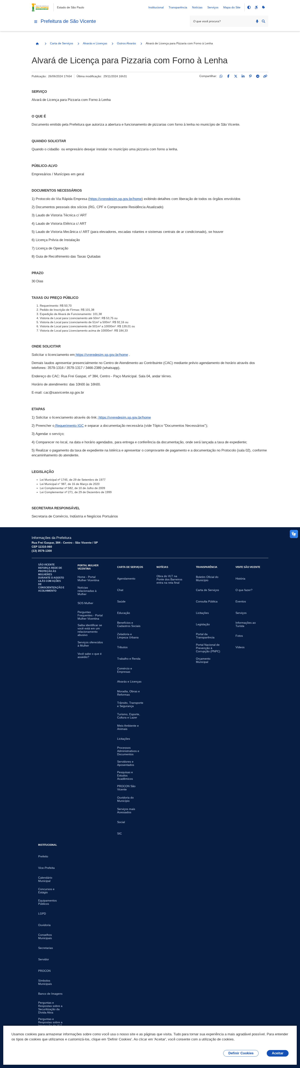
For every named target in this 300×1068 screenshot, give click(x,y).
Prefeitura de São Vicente (68, 21)
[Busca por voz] (257, 21)
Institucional (156, 7)
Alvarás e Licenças (95, 43)
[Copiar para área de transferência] (265, 76)
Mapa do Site (231, 7)
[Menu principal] (36, 22)
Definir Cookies (240, 1053)
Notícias (197, 7)
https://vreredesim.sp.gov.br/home (115, 199)
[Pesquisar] (263, 21)
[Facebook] (228, 76)
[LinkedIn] (243, 76)
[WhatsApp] (221, 76)
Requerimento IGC (69, 426)
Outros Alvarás (126, 43)
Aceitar (277, 1053)
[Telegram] (257, 76)
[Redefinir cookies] (263, 7)
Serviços (212, 7)
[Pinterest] (250, 76)
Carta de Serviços (61, 43)
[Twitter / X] (235, 76)
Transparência (178, 7)
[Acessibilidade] (256, 7)
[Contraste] (249, 7)
